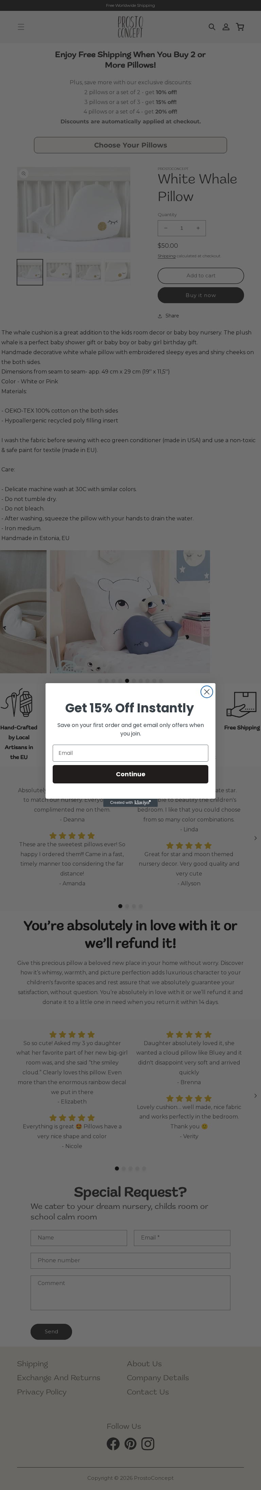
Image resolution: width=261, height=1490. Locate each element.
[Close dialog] (207, 692)
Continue (130, 774)
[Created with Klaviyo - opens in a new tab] (130, 803)
